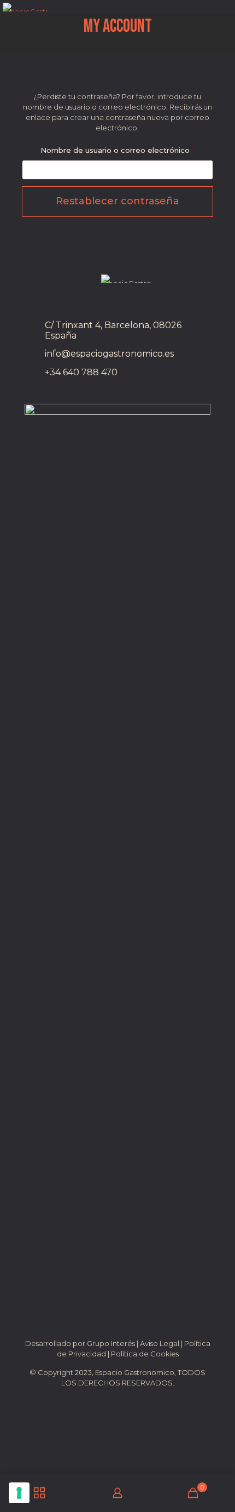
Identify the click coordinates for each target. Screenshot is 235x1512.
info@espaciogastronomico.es (109, 353)
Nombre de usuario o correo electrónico (126, 149)
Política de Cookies (145, 1353)
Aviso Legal (159, 1343)
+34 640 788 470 (81, 372)
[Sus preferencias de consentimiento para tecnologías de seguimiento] (19, 1492)
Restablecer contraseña (117, 201)
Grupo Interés (111, 1343)
